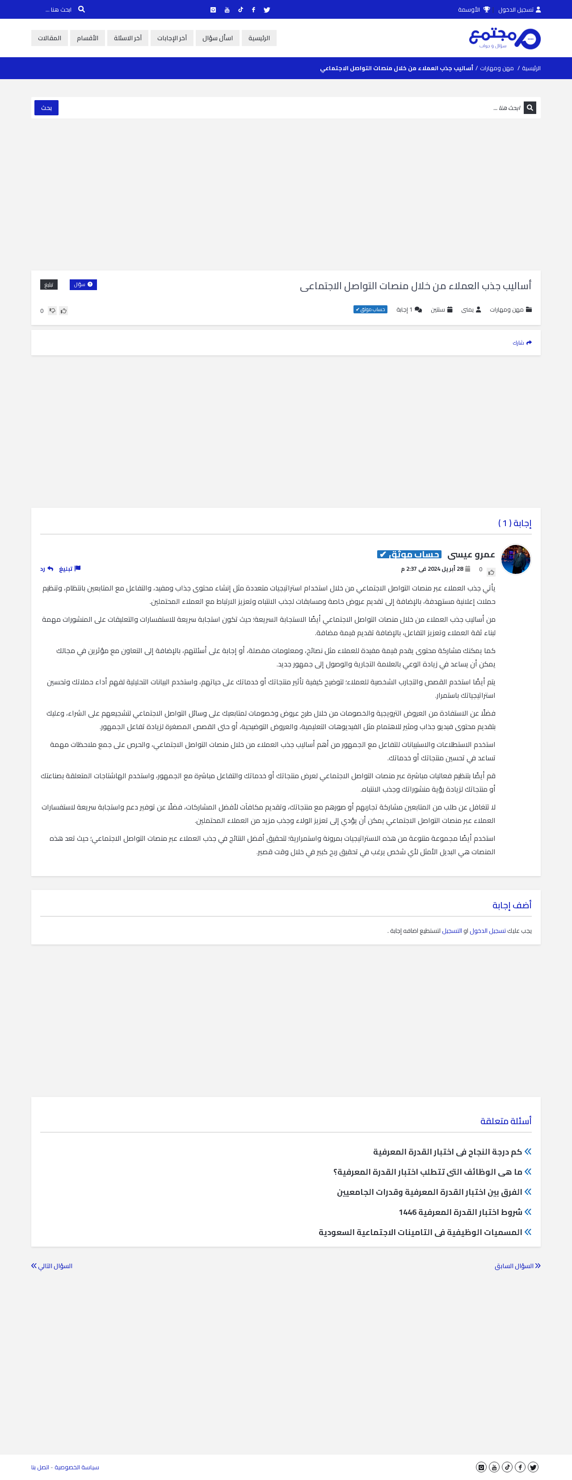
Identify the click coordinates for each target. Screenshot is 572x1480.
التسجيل (452, 930)
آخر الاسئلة (128, 38)
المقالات (49, 38)
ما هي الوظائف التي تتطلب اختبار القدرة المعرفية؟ (427, 1171)
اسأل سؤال (217, 38)
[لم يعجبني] (52, 310)
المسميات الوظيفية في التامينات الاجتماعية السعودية (420, 1232)
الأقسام (87, 38)
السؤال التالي (54, 1266)
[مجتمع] (505, 38)
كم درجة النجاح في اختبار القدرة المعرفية (447, 1151)
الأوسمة (469, 9)
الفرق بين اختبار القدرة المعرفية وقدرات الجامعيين (429, 1192)
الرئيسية (259, 38)
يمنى (467, 309)
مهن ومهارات (497, 68)
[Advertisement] (286, 194)
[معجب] (63, 310)
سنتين (438, 309)
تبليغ (49, 284)
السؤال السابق (515, 1266)
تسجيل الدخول (516, 9)
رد (42, 568)
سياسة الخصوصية (77, 1467)
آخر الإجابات (172, 38)
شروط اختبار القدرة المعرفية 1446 (460, 1212)
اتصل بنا (40, 1467)
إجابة (404, 309)
